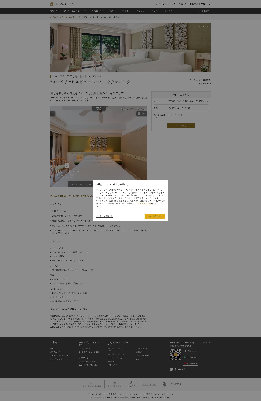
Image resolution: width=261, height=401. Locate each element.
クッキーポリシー (143, 203)
